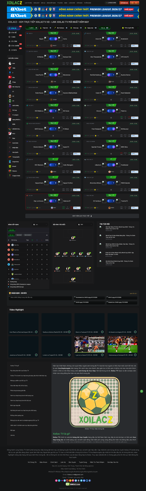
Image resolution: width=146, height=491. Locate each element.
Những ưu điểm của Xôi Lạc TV (19, 380)
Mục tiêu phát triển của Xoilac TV (19, 370)
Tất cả (104, 28)
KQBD (65, 2)
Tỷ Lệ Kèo (60, 2)
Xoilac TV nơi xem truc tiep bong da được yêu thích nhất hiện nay (28, 375)
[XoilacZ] (14, 3)
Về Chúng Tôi (32, 462)
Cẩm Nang (79, 2)
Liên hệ (12, 435)
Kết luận (12, 430)
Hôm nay (77, 28)
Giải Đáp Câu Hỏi (112, 462)
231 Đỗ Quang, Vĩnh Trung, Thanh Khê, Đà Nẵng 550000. (76, 466)
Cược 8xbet (134, 3)
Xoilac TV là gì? (14, 365)
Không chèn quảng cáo (16, 415)
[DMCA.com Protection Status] (73, 484)
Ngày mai (92, 28)
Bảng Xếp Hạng (51, 2)
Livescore (72, 2)
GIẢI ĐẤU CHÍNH (13, 58)
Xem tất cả (133, 293)
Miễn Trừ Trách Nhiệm (97, 462)
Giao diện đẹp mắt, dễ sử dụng (18, 385)
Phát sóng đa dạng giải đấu (18, 390)
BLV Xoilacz (62, 28)
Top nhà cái (124, 3)
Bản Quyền (72, 462)
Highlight (37, 2)
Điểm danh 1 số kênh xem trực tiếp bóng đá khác (24, 425)
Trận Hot (47, 28)
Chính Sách (54, 462)
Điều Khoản (43, 462)
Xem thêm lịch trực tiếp (80, 216)
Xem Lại (43, 2)
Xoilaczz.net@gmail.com (75, 474)
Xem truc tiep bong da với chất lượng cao (21, 395)
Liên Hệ (63, 462)
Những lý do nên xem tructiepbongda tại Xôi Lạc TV (24, 420)
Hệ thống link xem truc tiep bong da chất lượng (23, 410)
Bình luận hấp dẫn (15, 405)
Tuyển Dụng (87, 2)
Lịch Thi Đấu (28, 2)
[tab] (14, 28)
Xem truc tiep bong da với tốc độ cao (20, 400)
